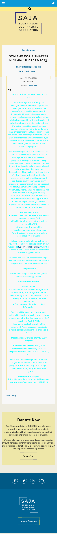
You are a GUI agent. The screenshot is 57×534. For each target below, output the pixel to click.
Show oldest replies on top (28, 66)
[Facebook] (15, 481)
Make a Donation (29, 521)
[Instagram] (42, 481)
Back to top (11, 395)
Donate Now (28, 456)
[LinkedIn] (33, 481)
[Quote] (9, 90)
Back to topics (28, 50)
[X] (24, 481)
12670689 (33, 85)
